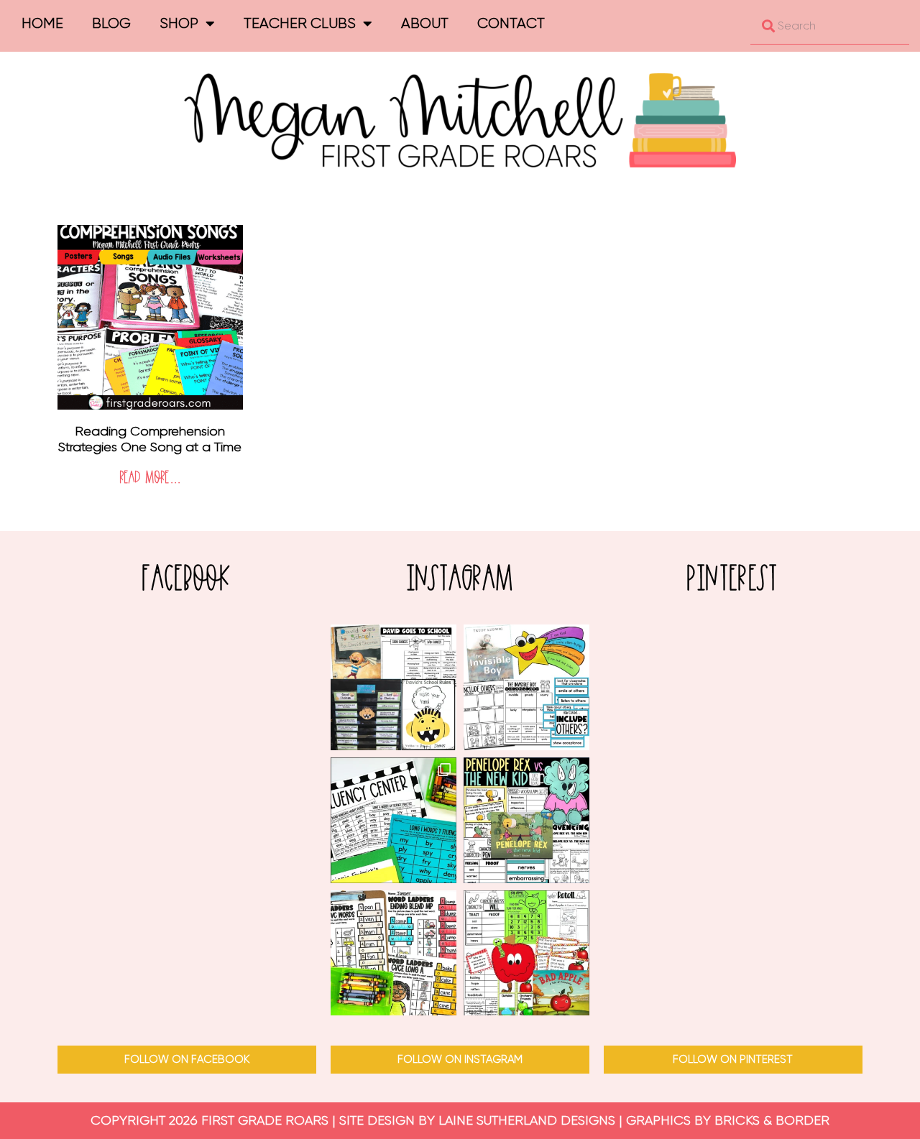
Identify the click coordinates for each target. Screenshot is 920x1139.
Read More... (150, 478)
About (424, 23)
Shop (179, 23)
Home (42, 23)
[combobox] (829, 26)
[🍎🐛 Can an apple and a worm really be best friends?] (526, 953)
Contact (511, 23)
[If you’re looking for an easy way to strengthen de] (393, 953)
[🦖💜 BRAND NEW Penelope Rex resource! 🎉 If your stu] (526, 820)
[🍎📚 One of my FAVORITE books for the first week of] (393, 687)
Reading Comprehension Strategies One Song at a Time (150, 439)
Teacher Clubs (300, 23)
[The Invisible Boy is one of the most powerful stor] (526, 687)
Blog (111, 23)
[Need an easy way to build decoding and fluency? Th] (393, 820)
